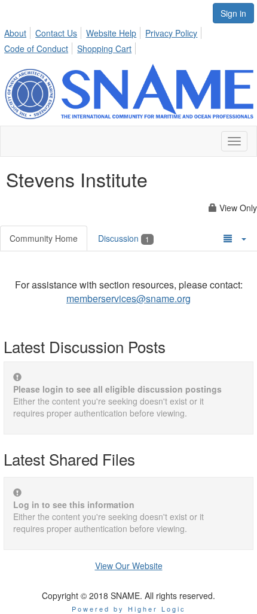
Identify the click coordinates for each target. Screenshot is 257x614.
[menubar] (128, 38)
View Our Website (129, 566)
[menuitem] (18, 31)
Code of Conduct (36, 48)
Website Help (111, 33)
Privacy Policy (171, 33)
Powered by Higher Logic (129, 608)
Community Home (44, 238)
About (15, 33)
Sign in (233, 13)
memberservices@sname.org (128, 298)
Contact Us (56, 33)
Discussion (123, 238)
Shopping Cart (104, 48)
